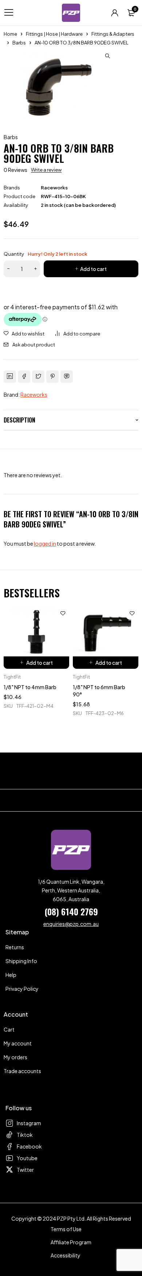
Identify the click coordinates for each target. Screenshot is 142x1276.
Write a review (46, 169)
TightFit (12, 677)
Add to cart (93, 269)
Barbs (19, 43)
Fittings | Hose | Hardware (54, 34)
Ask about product (33, 345)
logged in (45, 543)
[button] (107, 56)
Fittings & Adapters (112, 34)
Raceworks (54, 188)
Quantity (45, 254)
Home (10, 34)
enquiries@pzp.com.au (71, 923)
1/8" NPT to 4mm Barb (30, 687)
